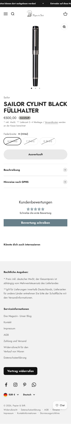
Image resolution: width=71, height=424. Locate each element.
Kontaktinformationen (26, 413)
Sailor (7, 97)
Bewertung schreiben (35, 223)
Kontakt (7, 322)
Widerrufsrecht (10, 409)
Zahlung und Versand (15, 341)
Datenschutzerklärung (15, 357)
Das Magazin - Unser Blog (17, 316)
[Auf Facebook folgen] (6, 384)
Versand (56, 409)
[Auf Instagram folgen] (15, 384)
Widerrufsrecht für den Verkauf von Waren (16, 349)
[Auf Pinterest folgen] (24, 384)
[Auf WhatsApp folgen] (33, 384)
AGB (6, 335)
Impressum (9, 328)
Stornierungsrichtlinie (50, 413)
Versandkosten (51, 122)
